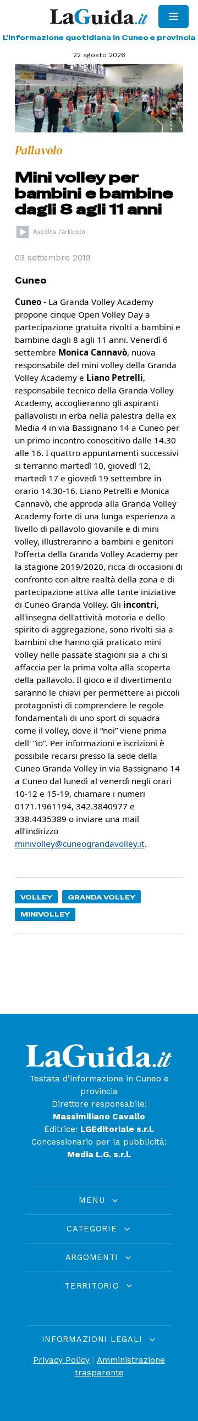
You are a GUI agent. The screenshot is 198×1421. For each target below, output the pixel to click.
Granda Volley (102, 897)
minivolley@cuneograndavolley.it (80, 843)
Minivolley (45, 914)
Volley (36, 897)
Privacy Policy (61, 1360)
